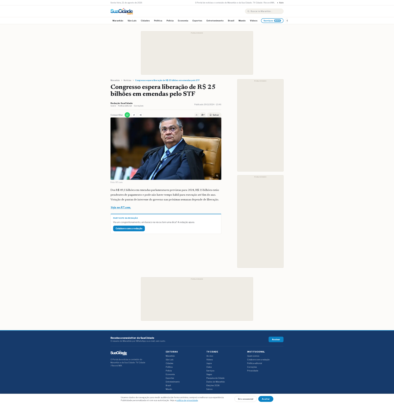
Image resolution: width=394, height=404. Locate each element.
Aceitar (266, 399)
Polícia (170, 20)
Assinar (276, 339)
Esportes (197, 20)
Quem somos (253, 356)
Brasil (231, 20)
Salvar (216, 115)
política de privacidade (187, 400)
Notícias (127, 80)
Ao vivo (209, 356)
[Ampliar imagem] (217, 175)
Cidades (145, 20)
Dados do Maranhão (215, 382)
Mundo (242, 20)
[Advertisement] (197, 52)
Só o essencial (245, 399)
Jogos (209, 363)
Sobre (113, 106)
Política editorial (125, 106)
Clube (209, 367)
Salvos (209, 389)
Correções (138, 106)
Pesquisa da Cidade (215, 378)
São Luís (132, 20)
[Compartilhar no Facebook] (134, 114)
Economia (183, 20)
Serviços (271, 20)
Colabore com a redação (129, 228)
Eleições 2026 (213, 385)
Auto (280, 3)
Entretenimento (215, 20)
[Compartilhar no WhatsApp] (127, 114)
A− (197, 115)
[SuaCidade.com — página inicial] (122, 11)
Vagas (209, 374)
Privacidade (252, 371)
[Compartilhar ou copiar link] (140, 114)
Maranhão (118, 20)
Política (158, 20)
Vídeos (253, 20)
